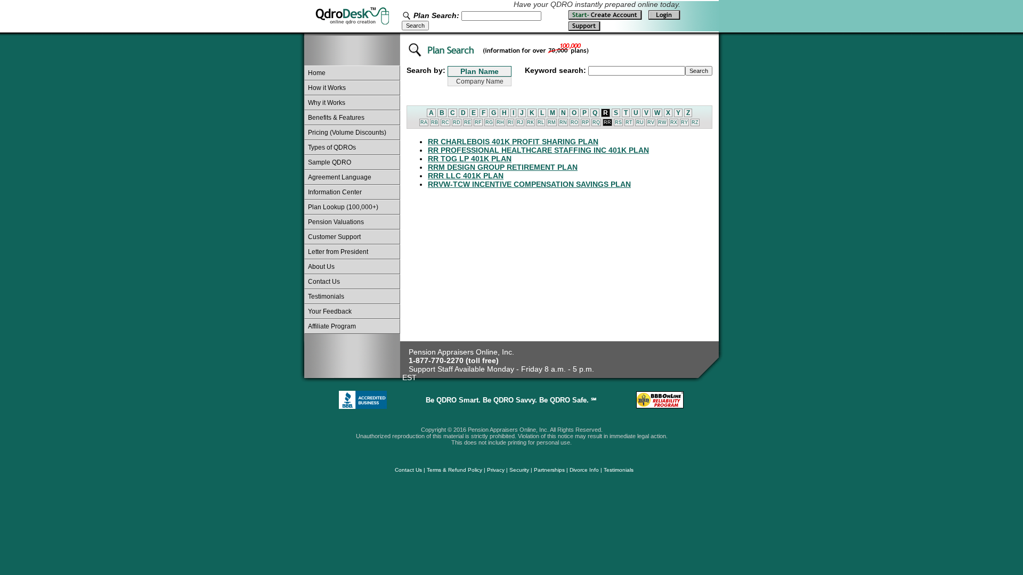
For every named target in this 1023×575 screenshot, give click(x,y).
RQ (596, 122)
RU (640, 122)
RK (530, 122)
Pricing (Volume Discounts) (347, 132)
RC (445, 122)
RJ (520, 122)
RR (607, 122)
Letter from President (338, 252)
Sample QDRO (329, 162)
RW (662, 122)
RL (541, 122)
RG (489, 122)
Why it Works (326, 102)
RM (552, 122)
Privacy (496, 470)
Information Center (335, 192)
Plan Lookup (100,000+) (343, 207)
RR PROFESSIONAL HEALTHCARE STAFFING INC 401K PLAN (538, 150)
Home (317, 73)
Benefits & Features (336, 117)
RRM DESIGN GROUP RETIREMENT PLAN (503, 167)
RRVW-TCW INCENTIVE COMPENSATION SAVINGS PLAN (529, 184)
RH (500, 122)
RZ (695, 122)
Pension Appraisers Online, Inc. (461, 352)
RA (423, 122)
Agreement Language (339, 177)
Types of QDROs (332, 147)
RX (673, 122)
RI (510, 122)
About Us (321, 266)
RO (574, 122)
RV (650, 122)
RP (585, 122)
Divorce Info (584, 470)
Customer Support (334, 237)
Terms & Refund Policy (454, 470)
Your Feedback (330, 311)
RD (456, 122)
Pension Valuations (336, 222)
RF (478, 122)
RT (629, 122)
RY (684, 122)
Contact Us (324, 281)
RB (434, 122)
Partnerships (549, 470)
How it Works (327, 88)
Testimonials (326, 296)
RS (618, 122)
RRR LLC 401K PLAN (466, 175)
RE (467, 122)
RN (563, 122)
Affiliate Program (332, 326)
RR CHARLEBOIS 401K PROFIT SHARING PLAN (513, 141)
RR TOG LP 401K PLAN (470, 158)
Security (519, 470)
